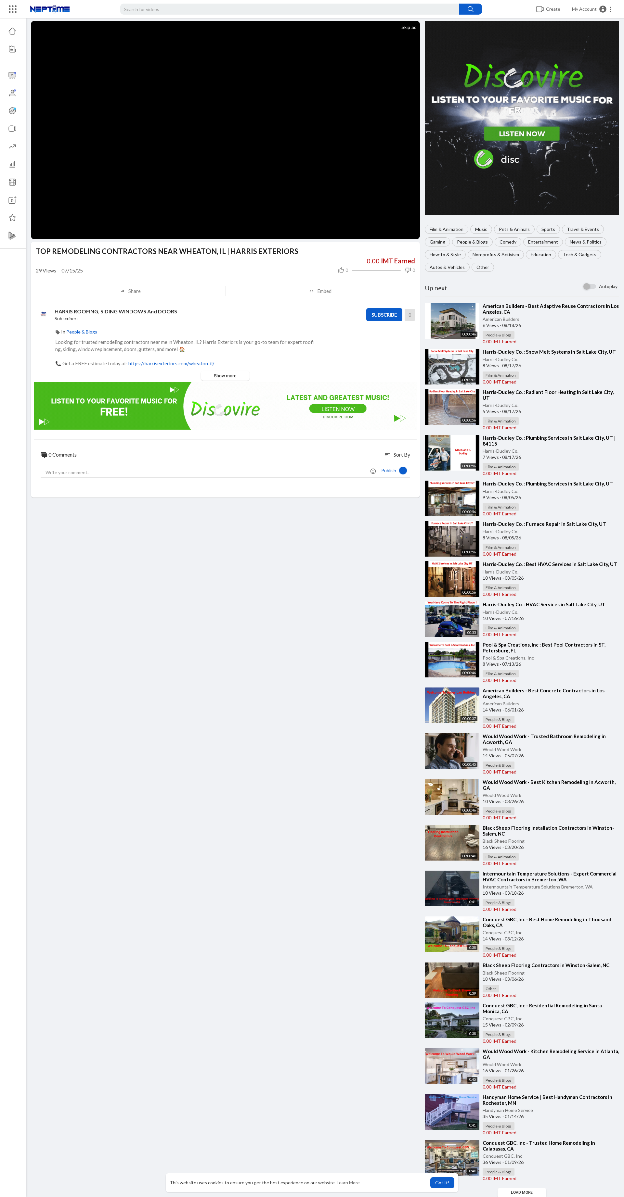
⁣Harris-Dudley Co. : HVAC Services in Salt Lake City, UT (544, 604)
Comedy (508, 242)
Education (541, 254)
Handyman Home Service (508, 1110)
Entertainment (543, 242)
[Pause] (39, 231)
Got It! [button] (442, 1182)
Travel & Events (583, 229)
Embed (324, 291)
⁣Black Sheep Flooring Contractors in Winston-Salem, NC (546, 965)
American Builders (501, 319)
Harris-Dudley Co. (500, 359)
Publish (390, 470)
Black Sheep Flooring (504, 841)
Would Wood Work (502, 749)
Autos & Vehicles (447, 267)
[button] (592, 9)
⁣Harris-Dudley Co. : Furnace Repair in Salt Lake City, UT (544, 524)
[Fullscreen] (411, 231)
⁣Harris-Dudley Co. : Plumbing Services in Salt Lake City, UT (548, 483)
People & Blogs (472, 242)
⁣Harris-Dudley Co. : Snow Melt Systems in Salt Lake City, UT (549, 352)
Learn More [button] (348, 1182)
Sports (548, 229)
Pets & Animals (514, 229)
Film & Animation (446, 229)
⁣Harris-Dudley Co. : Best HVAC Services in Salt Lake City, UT (550, 564)
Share (134, 291)
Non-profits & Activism (496, 254)
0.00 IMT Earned (499, 341)
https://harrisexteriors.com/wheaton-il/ (171, 363)
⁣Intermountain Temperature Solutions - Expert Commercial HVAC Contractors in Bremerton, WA (550, 876)
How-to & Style (445, 254)
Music (481, 229)
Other (482, 267)
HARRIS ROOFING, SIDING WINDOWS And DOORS (116, 311)
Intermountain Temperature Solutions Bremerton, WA (538, 886)
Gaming (437, 242)
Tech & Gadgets (579, 254)
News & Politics (586, 242)
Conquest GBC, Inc (502, 932)
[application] (225, 111)
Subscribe (384, 315)
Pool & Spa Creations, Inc (508, 658)
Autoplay (608, 286)
